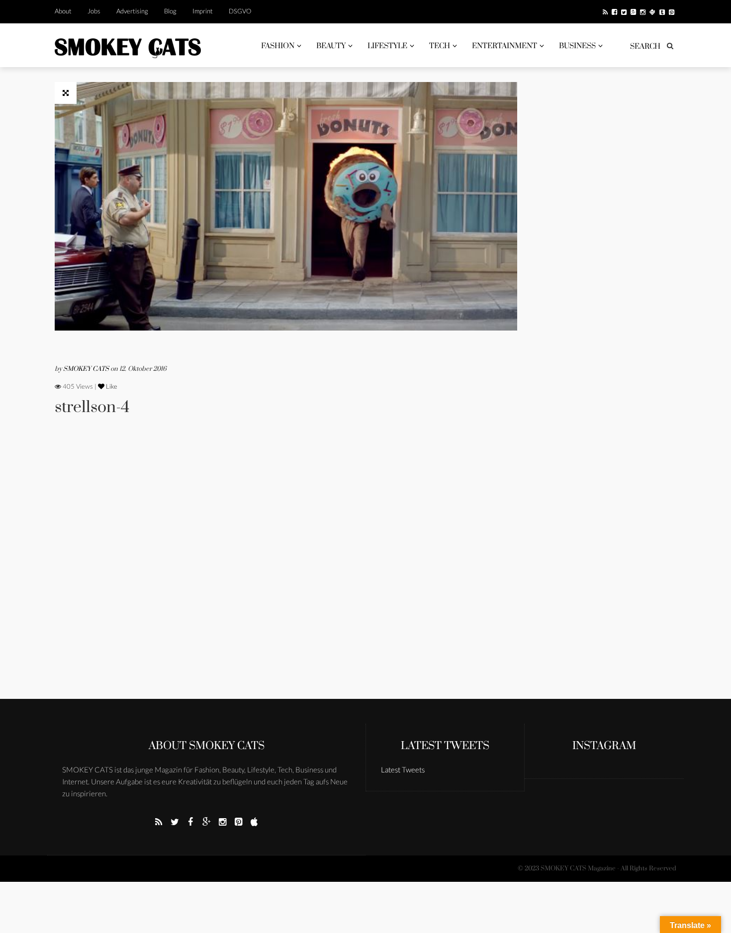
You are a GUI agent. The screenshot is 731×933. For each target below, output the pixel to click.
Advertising (132, 11)
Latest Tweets (445, 746)
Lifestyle (387, 46)
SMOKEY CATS (86, 369)
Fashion (277, 46)
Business (577, 46)
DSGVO (240, 11)
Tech (439, 46)
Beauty (331, 46)
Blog (170, 11)
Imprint (202, 11)
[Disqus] (286, 571)
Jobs (94, 11)
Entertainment (504, 46)
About (63, 11)
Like (110, 386)
